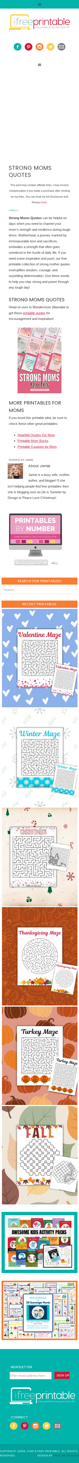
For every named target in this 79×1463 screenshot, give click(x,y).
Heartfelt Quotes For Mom (36, 435)
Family (13, 210)
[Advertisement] (39, 110)
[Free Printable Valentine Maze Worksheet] (40, 705)
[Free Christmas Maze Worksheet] (40, 904)
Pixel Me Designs (66, 1455)
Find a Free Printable (39, 23)
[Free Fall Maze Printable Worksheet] (40, 1202)
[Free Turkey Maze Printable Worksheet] (40, 1103)
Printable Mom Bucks (33, 441)
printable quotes (34, 313)
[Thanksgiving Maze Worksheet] (40, 1003)
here (44, 202)
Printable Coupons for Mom (37, 447)
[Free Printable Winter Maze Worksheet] (40, 805)
